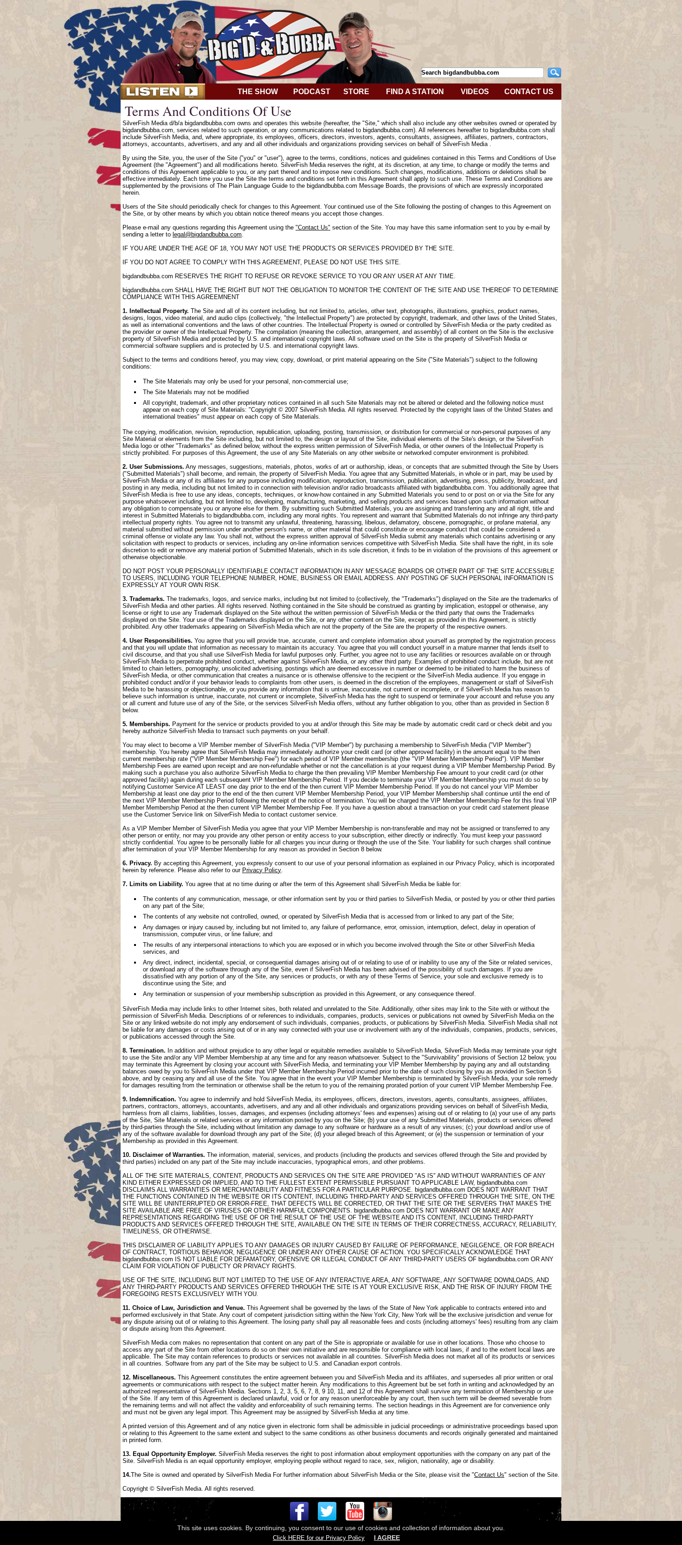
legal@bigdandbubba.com (207, 234)
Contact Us (489, 1474)
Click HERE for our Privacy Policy (319, 1537)
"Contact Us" (313, 227)
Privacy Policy (261, 870)
